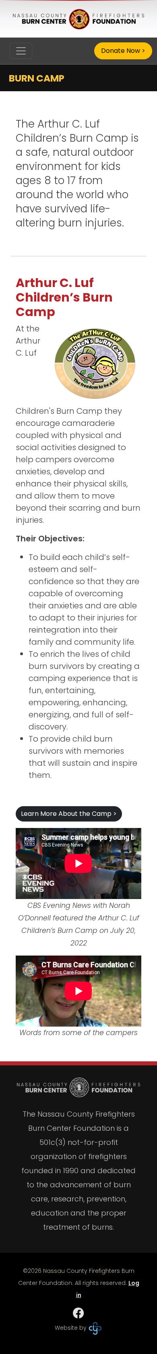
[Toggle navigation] (21, 51)
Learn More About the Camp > (69, 813)
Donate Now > (123, 50)
